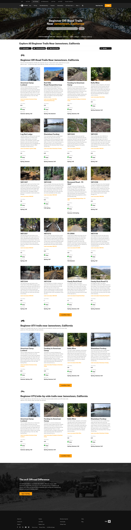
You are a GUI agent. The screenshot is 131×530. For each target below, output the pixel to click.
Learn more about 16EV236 (54, 288)
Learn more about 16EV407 (30, 190)
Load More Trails (65, 314)
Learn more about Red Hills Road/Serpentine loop (54, 91)
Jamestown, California (62, 36)
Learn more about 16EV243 (77, 141)
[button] (25, 48)
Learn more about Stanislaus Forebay (54, 141)
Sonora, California (74, 36)
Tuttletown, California (86, 36)
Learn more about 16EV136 (101, 240)
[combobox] (63, 28)
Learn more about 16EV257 (30, 240)
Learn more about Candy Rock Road (77, 288)
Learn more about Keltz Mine (101, 91)
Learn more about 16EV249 (54, 190)
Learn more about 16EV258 (101, 190)
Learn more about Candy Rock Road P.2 (101, 288)
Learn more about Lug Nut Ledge (30, 141)
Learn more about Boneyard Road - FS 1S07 (77, 190)
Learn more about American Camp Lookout (30, 91)
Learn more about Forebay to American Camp (77, 91)
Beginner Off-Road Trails (53, 17)
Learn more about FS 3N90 (77, 240)
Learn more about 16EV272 (54, 240)
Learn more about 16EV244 (30, 288)
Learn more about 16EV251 (101, 141)
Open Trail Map (26, 493)
